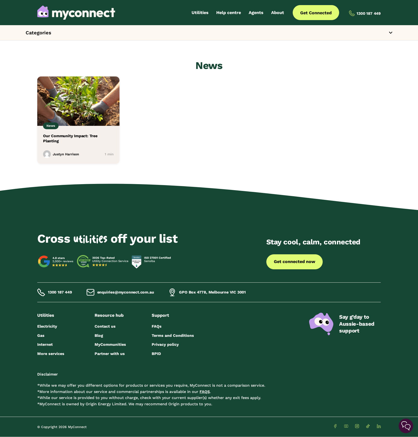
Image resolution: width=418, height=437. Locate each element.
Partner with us (110, 353)
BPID (156, 353)
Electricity (47, 326)
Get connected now (294, 261)
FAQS (205, 391)
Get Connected (316, 12)
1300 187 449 (60, 292)
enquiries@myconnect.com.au (125, 292)
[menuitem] (200, 12)
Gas (41, 335)
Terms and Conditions (173, 335)
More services (50, 353)
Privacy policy (165, 344)
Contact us (105, 326)
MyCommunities (110, 344)
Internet (45, 344)
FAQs (157, 326)
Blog (99, 335)
